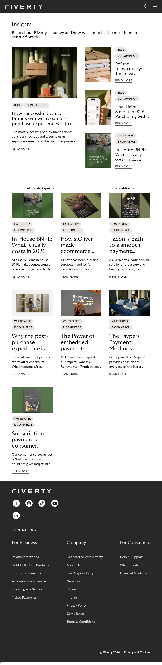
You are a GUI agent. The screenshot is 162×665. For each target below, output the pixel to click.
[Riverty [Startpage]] (24, 6)
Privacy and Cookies (137, 652)
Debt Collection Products (30, 565)
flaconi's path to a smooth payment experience (126, 245)
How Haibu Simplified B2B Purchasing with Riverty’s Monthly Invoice (132, 112)
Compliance (75, 613)
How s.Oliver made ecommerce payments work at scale (80, 245)
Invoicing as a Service (27, 589)
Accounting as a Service (29, 581)
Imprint (72, 597)
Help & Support (131, 557)
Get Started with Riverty (85, 557)
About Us (73, 565)
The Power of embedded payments (77, 342)
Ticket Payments (24, 597)
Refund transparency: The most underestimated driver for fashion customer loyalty (132, 69)
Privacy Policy (77, 605)
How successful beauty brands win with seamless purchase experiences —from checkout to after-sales (43, 118)
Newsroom (75, 581)
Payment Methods (25, 557)
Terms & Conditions (81, 621)
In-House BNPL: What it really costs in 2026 (130, 155)
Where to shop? (131, 565)
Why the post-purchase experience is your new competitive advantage (30, 342)
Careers (72, 589)
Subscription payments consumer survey (28, 440)
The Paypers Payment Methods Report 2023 (125, 342)
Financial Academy (133, 573)
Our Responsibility (80, 573)
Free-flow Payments (26, 573)
